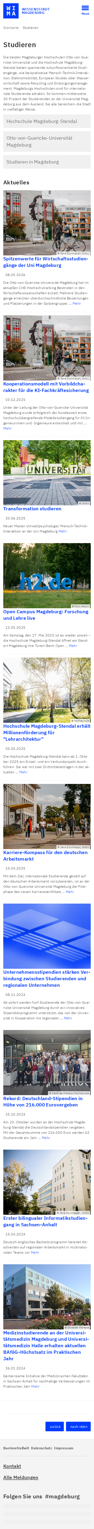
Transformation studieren (32, 508)
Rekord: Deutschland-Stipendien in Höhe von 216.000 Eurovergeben (43, 1101)
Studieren (30, 27)
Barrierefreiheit (16, 1448)
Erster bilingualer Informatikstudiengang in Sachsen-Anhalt (45, 1221)
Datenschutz (41, 1448)
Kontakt (12, 1466)
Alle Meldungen (20, 1477)
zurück (55, 1426)
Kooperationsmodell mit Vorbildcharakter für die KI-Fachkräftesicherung (46, 386)
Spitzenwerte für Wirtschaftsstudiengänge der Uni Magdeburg (45, 261)
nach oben (78, 1426)
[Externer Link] (47, 1506)
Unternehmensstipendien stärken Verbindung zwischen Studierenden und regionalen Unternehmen (46, 978)
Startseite (11, 27)
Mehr (77, 303)
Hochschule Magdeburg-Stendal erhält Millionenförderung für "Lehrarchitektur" (47, 732)
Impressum (63, 1448)
